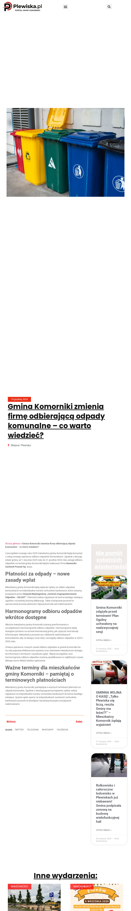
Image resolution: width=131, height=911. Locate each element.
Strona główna (12, 543)
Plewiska (26, 445)
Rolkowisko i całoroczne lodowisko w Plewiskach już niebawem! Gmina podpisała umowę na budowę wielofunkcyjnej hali (108, 803)
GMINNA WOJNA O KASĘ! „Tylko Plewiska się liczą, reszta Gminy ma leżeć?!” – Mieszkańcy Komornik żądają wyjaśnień (109, 709)
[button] (65, 6)
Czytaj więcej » (104, 640)
